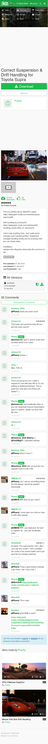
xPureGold (16, 542)
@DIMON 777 (17, 499)
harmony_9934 (17, 308)
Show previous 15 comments (24, 302)
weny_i (14, 364)
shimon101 (16, 321)
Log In (25, 638)
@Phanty (15, 311)
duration (15, 610)
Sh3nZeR (15, 563)
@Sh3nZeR (16, 582)
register (34, 638)
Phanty (18, 100)
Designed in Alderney (10, 733)
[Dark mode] (40, 3)
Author (21, 337)
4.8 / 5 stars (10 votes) (8, 205)
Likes (23, 199)
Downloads (11, 199)
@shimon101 (17, 339)
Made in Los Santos (9, 735)
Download (25, 86)
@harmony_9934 (18, 437)
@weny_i (31, 437)
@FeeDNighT (17, 440)
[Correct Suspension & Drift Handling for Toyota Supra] (24, 165)
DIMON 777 (16, 478)
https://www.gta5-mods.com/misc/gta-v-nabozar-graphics (25, 585)
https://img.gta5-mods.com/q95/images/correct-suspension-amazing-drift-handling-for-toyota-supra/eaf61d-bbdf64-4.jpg (27, 622)
